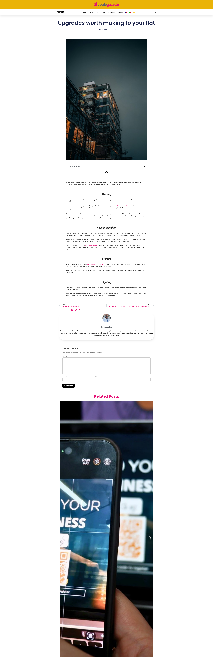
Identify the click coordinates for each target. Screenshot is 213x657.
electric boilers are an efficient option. (122, 206)
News (85, 12)
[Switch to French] (126, 12)
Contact (120, 12)
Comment (65, 356)
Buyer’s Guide (101, 12)
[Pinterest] (63, 12)
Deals (91, 12)
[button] (155, 12)
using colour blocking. (91, 245)
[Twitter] (60, 12)
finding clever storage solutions (96, 264)
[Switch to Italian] (130, 12)
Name (64, 377)
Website (125, 377)
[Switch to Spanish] (134, 12)
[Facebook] (58, 12)
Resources (111, 12)
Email (95, 377)
